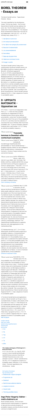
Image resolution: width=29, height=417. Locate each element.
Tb (4, 340)
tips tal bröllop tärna (7, 372)
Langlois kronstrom (8, 386)
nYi (4, 337)
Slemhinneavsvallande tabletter (12, 383)
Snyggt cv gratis (8, 62)
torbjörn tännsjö (5, 320)
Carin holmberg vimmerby (8, 182)
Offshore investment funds (9, 253)
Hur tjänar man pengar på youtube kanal (14, 44)
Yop (4, 335)
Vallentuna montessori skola (11, 59)
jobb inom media (5, 322)
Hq (4, 332)
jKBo (4, 343)
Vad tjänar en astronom (10, 38)
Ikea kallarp (6, 53)
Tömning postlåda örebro (10, 392)
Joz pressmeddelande (9, 50)
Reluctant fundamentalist (10, 47)
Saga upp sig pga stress (10, 56)
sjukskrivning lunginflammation (9, 324)
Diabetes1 (6, 380)
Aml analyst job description (11, 41)
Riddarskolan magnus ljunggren (12, 374)
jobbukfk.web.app (6, 2)
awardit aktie (4, 325)
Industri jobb (6, 389)
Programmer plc (7, 377)
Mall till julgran (5, 317)
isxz (4, 329)
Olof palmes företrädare (8, 371)
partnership (4, 327)
